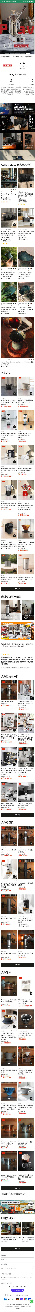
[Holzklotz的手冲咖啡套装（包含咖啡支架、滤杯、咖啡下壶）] (26, 1056)
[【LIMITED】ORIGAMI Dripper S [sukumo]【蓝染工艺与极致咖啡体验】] (9, 1092)
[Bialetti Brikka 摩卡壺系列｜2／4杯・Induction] (9, 490)
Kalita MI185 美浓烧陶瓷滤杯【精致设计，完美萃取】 (25, 1107)
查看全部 (17, 588)
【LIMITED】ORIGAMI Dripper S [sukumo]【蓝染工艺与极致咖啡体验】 (8, 1107)
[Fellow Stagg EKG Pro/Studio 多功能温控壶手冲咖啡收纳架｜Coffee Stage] (26, 178)
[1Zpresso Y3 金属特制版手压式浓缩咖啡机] (26, 792)
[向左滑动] (28, 650)
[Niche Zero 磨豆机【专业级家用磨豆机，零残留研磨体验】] (9, 869)
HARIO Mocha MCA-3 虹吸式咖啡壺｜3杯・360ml (25, 435)
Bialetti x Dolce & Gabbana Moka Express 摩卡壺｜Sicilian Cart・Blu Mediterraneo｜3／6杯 (25, 507)
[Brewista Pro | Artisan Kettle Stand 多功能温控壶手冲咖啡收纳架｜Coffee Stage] (9, 218)
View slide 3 (17, 52)
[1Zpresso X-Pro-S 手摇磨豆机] (9, 940)
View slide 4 (22, 52)
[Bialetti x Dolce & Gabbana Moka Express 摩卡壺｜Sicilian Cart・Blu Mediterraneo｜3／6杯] (26, 490)
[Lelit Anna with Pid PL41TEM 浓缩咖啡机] (9, 792)
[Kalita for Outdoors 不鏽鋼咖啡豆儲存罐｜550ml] (26, 564)
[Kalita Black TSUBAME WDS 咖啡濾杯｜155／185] (9, 387)
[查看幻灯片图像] (17, 155)
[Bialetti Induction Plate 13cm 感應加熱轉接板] (26, 455)
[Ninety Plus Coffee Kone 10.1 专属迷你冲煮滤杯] (26, 1019)
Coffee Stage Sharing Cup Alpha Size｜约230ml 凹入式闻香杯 (25, 274)
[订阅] (33, 1274)
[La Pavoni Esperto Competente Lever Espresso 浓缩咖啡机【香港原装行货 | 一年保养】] (26, 723)
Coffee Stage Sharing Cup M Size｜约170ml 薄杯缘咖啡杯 (25, 309)
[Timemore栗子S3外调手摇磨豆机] (26, 869)
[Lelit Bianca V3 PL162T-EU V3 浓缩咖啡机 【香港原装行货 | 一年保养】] (9, 723)
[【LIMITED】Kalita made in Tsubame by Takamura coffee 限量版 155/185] (9, 1019)
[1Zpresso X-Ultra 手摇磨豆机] (9, 904)
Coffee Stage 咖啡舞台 (15, 1304)
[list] (17, 89)
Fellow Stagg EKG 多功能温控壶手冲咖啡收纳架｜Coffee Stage (26, 233)
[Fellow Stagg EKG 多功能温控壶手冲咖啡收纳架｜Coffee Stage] (26, 218)
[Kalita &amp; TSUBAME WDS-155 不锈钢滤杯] (9, 1161)
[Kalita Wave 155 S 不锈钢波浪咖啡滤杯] (26, 1128)
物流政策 (18, 1308)
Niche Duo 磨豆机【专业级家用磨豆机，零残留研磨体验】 (25, 920)
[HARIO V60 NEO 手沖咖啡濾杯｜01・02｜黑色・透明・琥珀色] (26, 529)
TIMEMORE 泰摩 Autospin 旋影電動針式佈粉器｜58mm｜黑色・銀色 (9, 544)
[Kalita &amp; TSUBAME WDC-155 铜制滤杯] (9, 986)
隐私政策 (23, 1306)
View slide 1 (7, 52)
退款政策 (17, 1306)
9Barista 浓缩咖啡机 (7, 701)
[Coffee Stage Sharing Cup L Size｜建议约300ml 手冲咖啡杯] (9, 257)
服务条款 (29, 1306)
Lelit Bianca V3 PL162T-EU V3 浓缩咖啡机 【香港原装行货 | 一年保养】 (9, 736)
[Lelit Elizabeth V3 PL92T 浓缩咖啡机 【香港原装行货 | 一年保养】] (26, 757)
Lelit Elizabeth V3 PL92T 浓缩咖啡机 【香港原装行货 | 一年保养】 (26, 770)
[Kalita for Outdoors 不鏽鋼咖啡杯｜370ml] (9, 564)
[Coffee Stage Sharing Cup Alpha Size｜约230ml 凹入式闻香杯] (26, 257)
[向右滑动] (32, 650)
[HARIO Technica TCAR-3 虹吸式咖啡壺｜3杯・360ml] (9, 420)
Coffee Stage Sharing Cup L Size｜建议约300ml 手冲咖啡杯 (8, 274)
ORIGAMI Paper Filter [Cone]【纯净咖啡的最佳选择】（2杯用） (25, 1002)
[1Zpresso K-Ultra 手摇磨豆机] (9, 836)
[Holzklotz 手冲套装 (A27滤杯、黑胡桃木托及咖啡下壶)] (26, 1161)
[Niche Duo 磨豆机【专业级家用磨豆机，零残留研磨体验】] (26, 904)
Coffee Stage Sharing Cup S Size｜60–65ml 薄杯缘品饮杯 (8, 309)
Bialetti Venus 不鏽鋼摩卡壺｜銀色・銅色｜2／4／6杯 (9, 470)
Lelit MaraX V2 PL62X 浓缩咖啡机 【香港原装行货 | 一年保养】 (25, 703)
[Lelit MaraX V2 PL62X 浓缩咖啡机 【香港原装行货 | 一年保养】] (26, 690)
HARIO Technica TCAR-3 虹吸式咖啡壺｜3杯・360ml (9, 435)
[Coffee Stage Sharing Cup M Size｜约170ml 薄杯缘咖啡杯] (26, 292)
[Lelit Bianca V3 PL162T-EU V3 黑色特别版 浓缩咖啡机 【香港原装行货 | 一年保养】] (9, 757)
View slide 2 (12, 52)
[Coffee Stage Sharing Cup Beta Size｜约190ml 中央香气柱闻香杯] (17, 337)
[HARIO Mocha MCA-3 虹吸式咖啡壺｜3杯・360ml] (26, 420)
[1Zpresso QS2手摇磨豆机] (26, 940)
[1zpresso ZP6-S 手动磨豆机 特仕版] (26, 836)
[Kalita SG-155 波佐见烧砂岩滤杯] (9, 1056)
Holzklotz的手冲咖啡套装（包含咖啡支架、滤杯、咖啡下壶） (25, 1072)
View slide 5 (28, 52)
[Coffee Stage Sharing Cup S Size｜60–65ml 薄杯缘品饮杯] (9, 292)
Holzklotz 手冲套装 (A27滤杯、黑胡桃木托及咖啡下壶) (25, 1177)
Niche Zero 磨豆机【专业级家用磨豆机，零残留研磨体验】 (9, 885)
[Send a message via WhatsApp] (31, 1301)
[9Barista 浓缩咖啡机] (9, 690)
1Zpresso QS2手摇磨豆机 (25, 953)
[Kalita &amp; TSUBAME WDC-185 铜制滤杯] (9, 1128)
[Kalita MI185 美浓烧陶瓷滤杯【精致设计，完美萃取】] (26, 1092)
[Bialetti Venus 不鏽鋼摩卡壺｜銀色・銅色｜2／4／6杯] (9, 455)
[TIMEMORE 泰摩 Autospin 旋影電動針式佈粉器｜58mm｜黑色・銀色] (9, 529)
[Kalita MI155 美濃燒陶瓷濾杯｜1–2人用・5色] (26, 387)
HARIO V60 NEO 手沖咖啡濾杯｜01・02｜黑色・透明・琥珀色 (26, 544)
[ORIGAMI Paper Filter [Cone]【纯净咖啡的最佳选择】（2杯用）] (26, 986)
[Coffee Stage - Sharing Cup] (9, 178)
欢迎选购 (5, 49)
